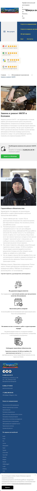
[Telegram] (4, 371)
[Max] (10, 371)
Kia (3, 441)
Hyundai (5, 455)
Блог (22, 39)
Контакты (30, 39)
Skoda (4, 461)
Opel (4, 448)
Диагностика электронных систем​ (12, 414)
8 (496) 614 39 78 (28, 150)
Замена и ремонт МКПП (8, 77)
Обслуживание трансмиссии (20, 75)
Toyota (4, 450)
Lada (4, 466)
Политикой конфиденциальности (21, 483)
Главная (3, 75)
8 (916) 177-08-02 (8, 385)
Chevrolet (5, 452)
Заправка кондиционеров (10, 416)
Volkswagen (6, 464)
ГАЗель (5, 468)
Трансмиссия (6, 409)
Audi (4, 436)
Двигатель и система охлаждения (12, 419)
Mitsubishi (5, 445)
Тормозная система (8, 426)
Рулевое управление (9, 412)
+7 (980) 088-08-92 (8, 392)
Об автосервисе (26, 34)
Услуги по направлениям (28, 24)
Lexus (4, 443)
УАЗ (4, 471)
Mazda (4, 457)
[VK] (7, 371)
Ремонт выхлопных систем (10, 407)
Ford (4, 438)
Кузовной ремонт (8, 428)
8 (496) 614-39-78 (8, 375)
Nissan (4, 459)
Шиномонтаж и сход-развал (11, 421)
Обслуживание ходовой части (11, 423)
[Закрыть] (35, 475)
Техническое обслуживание (11, 405)
